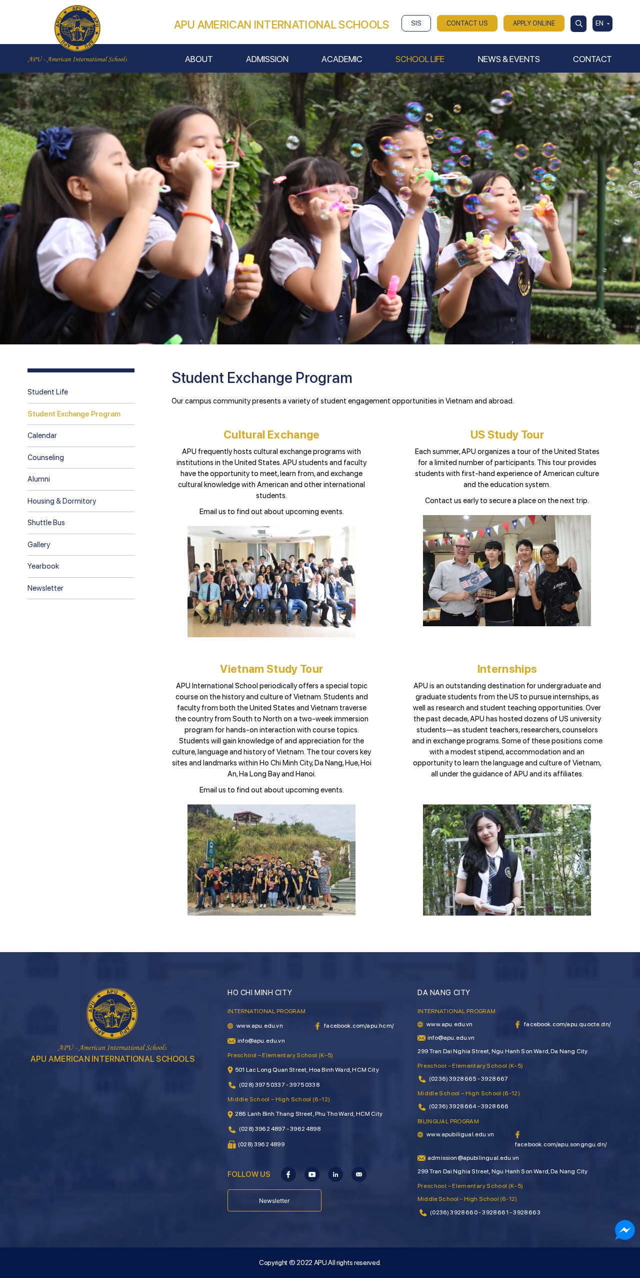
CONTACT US (467, 23)
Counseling (46, 457)
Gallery (39, 544)
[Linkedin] (335, 1173)
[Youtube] (312, 1173)
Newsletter (46, 588)
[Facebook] (288, 1173)
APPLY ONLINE (534, 23)
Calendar (42, 435)
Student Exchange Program (74, 413)
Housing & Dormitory (62, 501)
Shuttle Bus (46, 522)
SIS (416, 23)
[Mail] (359, 1173)
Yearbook (43, 566)
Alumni (39, 479)
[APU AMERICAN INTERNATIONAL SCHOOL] (78, 33)
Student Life (48, 391)
